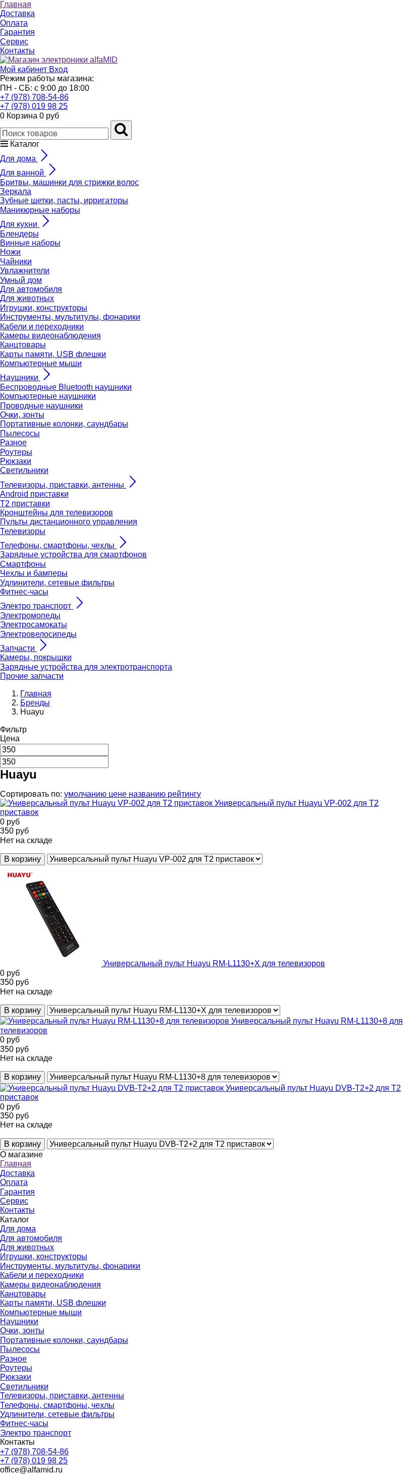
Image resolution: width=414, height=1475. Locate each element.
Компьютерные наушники (48, 396)
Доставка (17, 13)
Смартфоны (23, 564)
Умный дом (21, 280)
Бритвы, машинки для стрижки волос (69, 182)
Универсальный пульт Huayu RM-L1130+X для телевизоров (214, 963)
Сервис (14, 41)
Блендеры (19, 233)
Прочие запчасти (32, 676)
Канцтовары (23, 344)
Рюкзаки (15, 461)
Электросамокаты (33, 624)
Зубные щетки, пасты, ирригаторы (64, 200)
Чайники (16, 261)
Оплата (14, 23)
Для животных (27, 298)
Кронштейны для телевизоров (56, 512)
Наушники (19, 1321)
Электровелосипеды (38, 634)
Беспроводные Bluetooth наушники (66, 387)
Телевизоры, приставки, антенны (62, 1395)
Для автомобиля (31, 289)
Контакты (17, 50)
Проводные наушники (41, 405)
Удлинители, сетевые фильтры (57, 582)
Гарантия (17, 32)
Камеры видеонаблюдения (50, 335)
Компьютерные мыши (41, 363)
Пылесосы (20, 433)
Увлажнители (24, 270)
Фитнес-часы (24, 591)
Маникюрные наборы (40, 210)
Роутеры (16, 452)
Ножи (10, 252)
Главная (15, 4)
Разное (13, 442)
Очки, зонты (22, 414)
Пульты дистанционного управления (68, 521)
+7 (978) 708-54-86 (34, 97)
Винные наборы (30, 243)
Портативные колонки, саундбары (64, 424)
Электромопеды (30, 615)
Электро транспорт (35, 1433)
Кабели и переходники (42, 326)
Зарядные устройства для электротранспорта (86, 667)
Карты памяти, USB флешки (53, 354)
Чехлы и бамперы (34, 573)
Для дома (18, 1228)
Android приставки (34, 494)
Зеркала (15, 191)
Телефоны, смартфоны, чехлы (57, 1405)
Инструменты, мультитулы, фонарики (70, 317)
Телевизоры (22, 531)
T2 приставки (25, 503)
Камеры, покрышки (36, 657)
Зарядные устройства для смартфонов (73, 554)
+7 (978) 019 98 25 (34, 106)
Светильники (24, 470)
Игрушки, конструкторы (43, 308)
